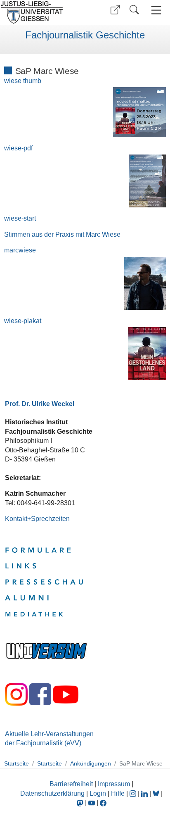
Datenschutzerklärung (52, 793)
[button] (115, 9)
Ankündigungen (90, 763)
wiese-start (20, 218)
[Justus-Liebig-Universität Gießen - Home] (41, 12)
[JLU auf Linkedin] (145, 793)
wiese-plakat (22, 320)
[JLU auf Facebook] (103, 802)
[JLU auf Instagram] (134, 793)
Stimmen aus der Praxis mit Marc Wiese (62, 234)
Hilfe (118, 793)
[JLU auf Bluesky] (157, 793)
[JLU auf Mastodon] (81, 802)
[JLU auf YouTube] (91, 802)
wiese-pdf (18, 148)
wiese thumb (22, 80)
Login (99, 793)
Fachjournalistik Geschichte (85, 35)
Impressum (114, 783)
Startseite (16, 763)
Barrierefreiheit (71, 783)
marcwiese (20, 250)
